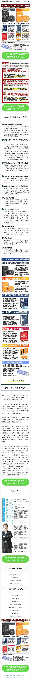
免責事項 (22, 677)
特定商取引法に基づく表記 (10, 675)
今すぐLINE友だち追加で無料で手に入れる (15, 55)
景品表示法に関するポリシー (13, 677)
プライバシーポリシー (21, 675)
